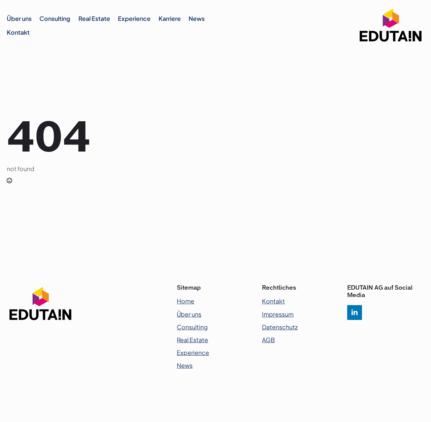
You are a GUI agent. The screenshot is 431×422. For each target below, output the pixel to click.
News (197, 18)
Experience (134, 18)
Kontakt (18, 32)
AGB (268, 340)
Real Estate (94, 18)
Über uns (19, 18)
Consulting (54, 18)
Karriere (170, 18)
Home (185, 301)
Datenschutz (280, 327)
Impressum (278, 314)
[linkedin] (354, 312)
